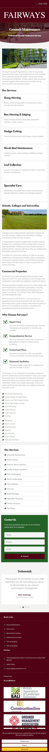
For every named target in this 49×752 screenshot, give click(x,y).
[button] (20, 607)
